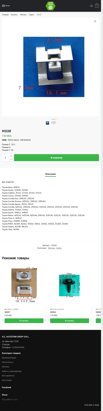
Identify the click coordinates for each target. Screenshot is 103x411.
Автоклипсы (7, 362)
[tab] (50, 174)
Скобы (59, 248)
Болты (61, 309)
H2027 (7, 312)
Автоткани (7, 380)
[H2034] (69, 285)
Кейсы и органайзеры (12, 371)
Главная (5, 15)
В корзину (56, 157)
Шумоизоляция (9, 358)
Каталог (14, 15)
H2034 (53, 312)
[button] (11, 156)
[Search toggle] (91, 6)
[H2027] (24, 285)
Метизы (23, 15)
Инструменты (8, 376)
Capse (31, 15)
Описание (50, 174)
